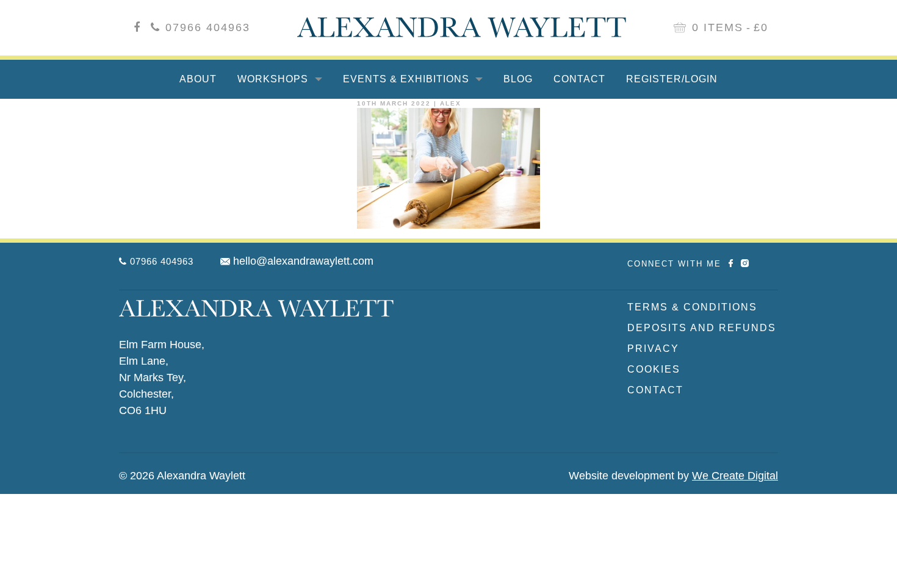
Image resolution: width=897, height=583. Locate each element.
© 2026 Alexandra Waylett (182, 476)
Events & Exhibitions (407, 79)
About (198, 79)
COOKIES (653, 369)
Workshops (274, 79)
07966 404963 (207, 27)
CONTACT (655, 390)
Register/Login (672, 79)
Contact (579, 79)
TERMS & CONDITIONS (692, 307)
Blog (518, 79)
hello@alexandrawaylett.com (303, 261)
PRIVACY (653, 348)
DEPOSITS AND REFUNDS (701, 328)
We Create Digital (735, 476)
